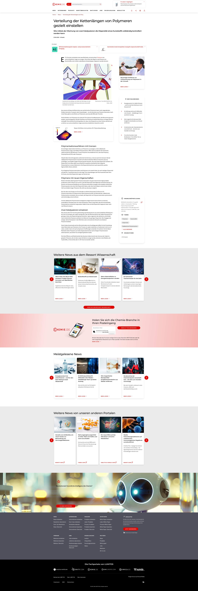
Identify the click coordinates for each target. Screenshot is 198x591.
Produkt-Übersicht (89, 529)
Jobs (101, 546)
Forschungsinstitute (89, 543)
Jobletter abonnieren (75, 541)
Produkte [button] (71, 10)
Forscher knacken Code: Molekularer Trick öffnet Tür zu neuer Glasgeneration (132, 136)
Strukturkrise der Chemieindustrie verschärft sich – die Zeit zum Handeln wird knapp (133, 129)
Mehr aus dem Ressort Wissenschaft (99, 307)
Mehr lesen (95, 341)
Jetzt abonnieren (130, 529)
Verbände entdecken (74, 524)
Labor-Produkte (88, 522)
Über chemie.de (81, 577)
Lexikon (86, 538)
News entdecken (58, 519)
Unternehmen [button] (62, 10)
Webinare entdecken (59, 538)
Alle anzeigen (127, 229)
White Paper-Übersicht (106, 529)
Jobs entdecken (73, 538)
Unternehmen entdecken (75, 519)
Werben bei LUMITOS (59, 577)
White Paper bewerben (106, 527)
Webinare (102, 548)
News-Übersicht (58, 527)
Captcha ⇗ (112, 333)
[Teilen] (136, 11)
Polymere (99, 57)
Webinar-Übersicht (59, 543)
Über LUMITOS (71, 577)
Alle (68, 4)
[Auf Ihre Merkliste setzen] (132, 11)
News (101, 538)
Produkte (102, 541)
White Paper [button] (94, 10)
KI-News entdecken (66, 506)
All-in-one (102, 551)
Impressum (57, 582)
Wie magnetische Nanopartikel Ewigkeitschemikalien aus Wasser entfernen (133, 121)
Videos (86, 546)
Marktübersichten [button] (82, 10)
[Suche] (100, 4)
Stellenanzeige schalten (75, 543)
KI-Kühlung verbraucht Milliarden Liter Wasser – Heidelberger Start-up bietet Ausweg (133, 113)
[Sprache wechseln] (140, 11)
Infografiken (87, 541)
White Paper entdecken (106, 519)
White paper (103, 543)
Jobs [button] (101, 10)
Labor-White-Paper (105, 522)
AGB (63, 582)
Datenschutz (70, 582)
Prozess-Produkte (89, 524)
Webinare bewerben (59, 541)
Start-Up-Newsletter (59, 524)
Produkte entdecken (89, 519)
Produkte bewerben (89, 527)
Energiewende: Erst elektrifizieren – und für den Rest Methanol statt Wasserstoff (133, 105)
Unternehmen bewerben (75, 527)
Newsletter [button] (121, 10)
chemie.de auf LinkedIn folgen (131, 532)
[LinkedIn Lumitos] (143, 582)
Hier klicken (105, 332)
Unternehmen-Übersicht (75, 529)
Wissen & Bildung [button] (109, 10)
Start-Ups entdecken (74, 522)
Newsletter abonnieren (128, 328)
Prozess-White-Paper (105, 524)
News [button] (54, 10)
